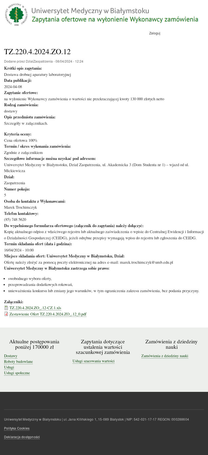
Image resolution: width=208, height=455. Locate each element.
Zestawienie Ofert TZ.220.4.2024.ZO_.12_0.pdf (47, 314)
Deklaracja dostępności (22, 436)
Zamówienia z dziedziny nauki (164, 355)
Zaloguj (154, 33)
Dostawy (10, 355)
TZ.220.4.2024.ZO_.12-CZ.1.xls (35, 307)
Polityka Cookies (17, 428)
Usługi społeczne (17, 372)
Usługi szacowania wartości (94, 360)
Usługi (9, 367)
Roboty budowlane (18, 361)
